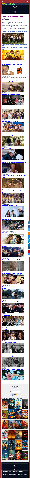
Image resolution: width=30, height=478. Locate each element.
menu (2, 1)
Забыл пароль (11, 395)
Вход (16, 387)
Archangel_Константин (24, 476)
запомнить (12, 394)
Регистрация (14, 387)
